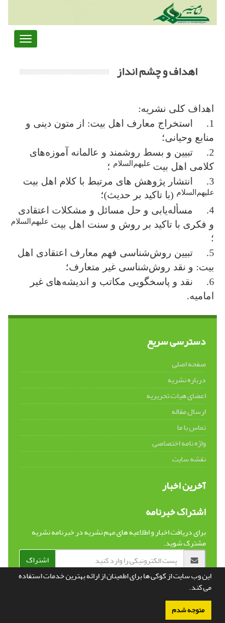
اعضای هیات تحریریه (176, 395)
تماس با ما (191, 427)
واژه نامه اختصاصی (179, 443)
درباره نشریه (187, 379)
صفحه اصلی (189, 364)
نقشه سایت (189, 459)
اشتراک (37, 560)
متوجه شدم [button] (188, 609)
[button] (186, 588)
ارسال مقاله (188, 411)
